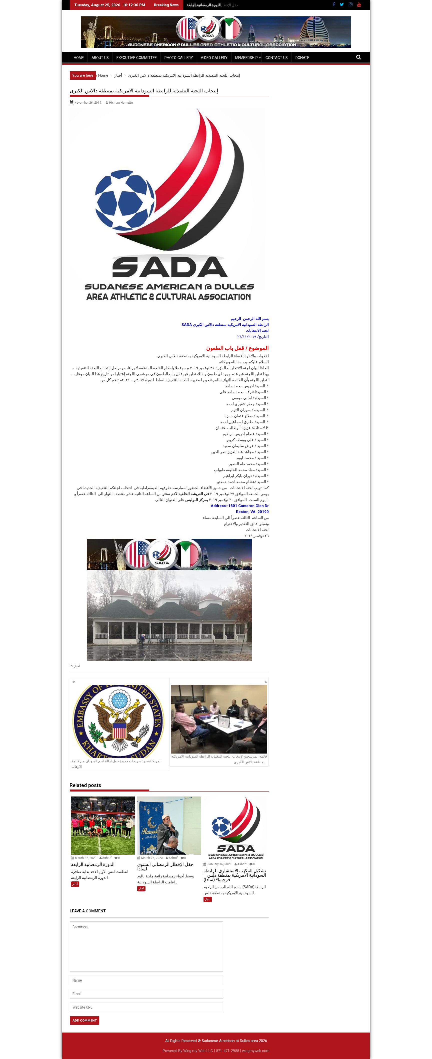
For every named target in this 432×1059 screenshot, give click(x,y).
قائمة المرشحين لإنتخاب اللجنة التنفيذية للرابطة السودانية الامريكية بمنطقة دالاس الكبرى (219, 759)
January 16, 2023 (220, 864)
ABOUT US (100, 57)
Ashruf (107, 858)
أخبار (77, 666)
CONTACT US (277, 57)
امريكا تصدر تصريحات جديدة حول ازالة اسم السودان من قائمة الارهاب (116, 764)
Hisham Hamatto (121, 102)
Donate (302, 57)
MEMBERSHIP (246, 57)
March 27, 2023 (86, 858)
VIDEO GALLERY (214, 57)
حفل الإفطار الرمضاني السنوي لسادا (212, 5)
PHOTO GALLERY (178, 57)
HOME (79, 57)
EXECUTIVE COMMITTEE (136, 57)
